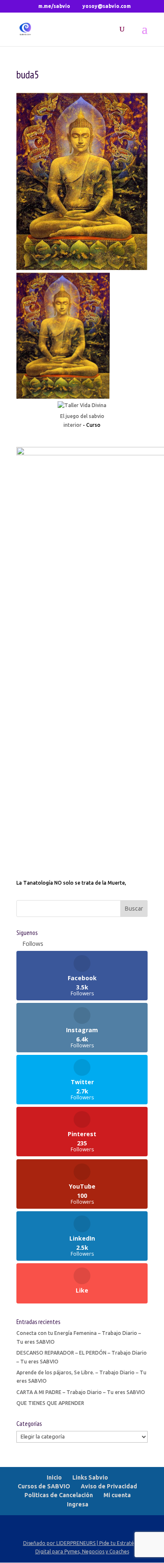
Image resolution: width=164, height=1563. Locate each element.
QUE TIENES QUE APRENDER (50, 1403)
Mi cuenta (117, 1495)
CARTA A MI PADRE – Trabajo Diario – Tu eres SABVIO (80, 1392)
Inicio (54, 1477)
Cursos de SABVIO (44, 1486)
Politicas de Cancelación (58, 1495)
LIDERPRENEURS (75, 1543)
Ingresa (77, 1504)
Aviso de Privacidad (109, 1486)
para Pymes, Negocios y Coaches (90, 1551)
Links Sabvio (90, 1477)
